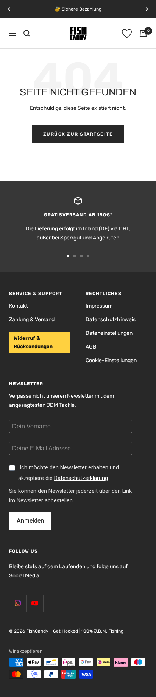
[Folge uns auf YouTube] (34, 603)
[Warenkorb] (143, 33)
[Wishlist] (127, 33)
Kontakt (18, 306)
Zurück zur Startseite (78, 134)
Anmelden (30, 520)
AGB (91, 347)
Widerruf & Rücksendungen (33, 342)
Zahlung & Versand (32, 319)
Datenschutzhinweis (111, 319)
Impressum (99, 306)
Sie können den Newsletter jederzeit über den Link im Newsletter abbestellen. (70, 496)
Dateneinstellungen (109, 333)
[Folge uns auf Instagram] (17, 603)
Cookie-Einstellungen (111, 360)
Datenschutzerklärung (81, 478)
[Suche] (26, 33)
